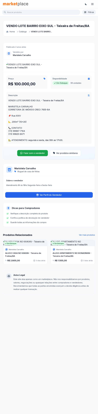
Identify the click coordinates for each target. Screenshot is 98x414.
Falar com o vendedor (34, 153)
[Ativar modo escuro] (86, 4)
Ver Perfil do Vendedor (51, 195)
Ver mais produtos (87, 235)
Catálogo (23, 31)
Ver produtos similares (67, 153)
